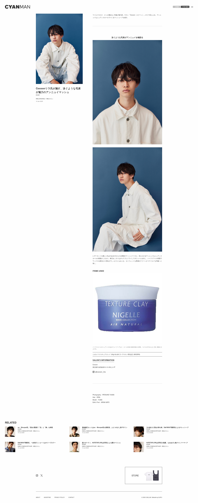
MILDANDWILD (41, 99)
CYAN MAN (185, 7)
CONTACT (71, 497)
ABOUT (38, 497)
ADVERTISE (47, 497)
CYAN (177, 7)
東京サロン (50, 99)
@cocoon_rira (100, 372)
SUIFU (160, 497)
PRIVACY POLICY (59, 497)
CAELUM (148, 497)
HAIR (38, 95)
